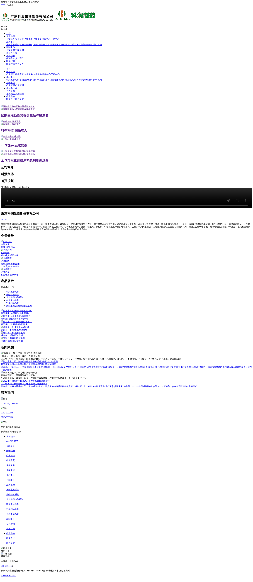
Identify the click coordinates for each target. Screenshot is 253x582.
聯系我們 (10, 96)
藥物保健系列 (26, 44)
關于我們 (10, 451)
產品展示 (10, 485)
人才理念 (19, 58)
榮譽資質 (19, 39)
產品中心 (10, 77)
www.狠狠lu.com (8, 575)
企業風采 (28, 39)
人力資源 (10, 91)
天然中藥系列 (12, 514)
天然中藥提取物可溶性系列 (89, 44)
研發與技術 (11, 88)
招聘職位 (10, 58)
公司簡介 (10, 39)
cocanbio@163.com (9, 403)
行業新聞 (19, 50)
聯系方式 (10, 64)
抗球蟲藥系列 (12, 44)
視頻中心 (46, 39)
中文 (3, 5)
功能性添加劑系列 (41, 44)
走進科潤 (10, 71)
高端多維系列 (56, 44)
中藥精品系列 (69, 44)
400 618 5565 (12, 441)
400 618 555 (6, 566)
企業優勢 (37, 39)
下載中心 (55, 39)
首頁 (8, 69)
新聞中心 (10, 83)
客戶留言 (19, 64)
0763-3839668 (7, 413)
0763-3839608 (7, 417)
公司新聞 (10, 50)
